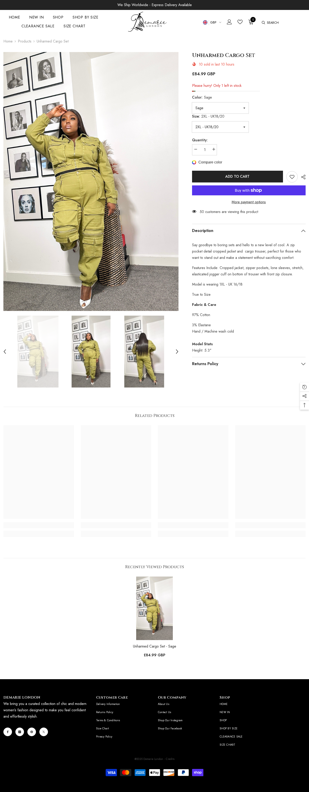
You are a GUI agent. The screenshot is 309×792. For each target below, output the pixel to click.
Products (24, 41)
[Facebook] (7, 732)
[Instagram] (19, 732)
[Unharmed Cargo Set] (154, 608)
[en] (205, 22)
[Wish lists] (240, 21)
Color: (202, 97)
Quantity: (200, 140)
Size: (208, 116)
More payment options (249, 202)
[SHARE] (302, 177)
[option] (90, 181)
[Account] (229, 21)
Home (8, 41)
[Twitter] (43, 732)
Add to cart (238, 176)
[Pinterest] (31, 732)
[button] (4, 351)
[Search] (263, 22)
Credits (170, 759)
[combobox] (288, 22)
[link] (292, 176)
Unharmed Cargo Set (154, 646)
